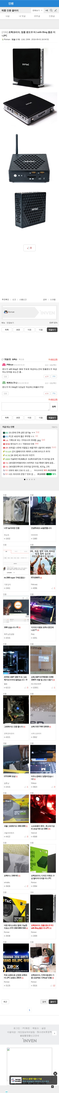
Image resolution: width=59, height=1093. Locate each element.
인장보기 (10, 323)
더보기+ (54, 427)
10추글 (37, 16)
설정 (43, 1028)
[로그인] (50, 3)
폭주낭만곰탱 (9, 634)
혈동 (5, 684)
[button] (24, 479)
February (34, 584)
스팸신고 (23, 299)
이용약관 (11, 1032)
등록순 (14, 359)
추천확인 (5, 299)
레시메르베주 (36, 684)
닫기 (55, 1073)
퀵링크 (35, 1028)
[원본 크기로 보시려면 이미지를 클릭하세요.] (29, 68)
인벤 (10, 3)
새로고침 (53, 359)
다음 (41, 330)
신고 (14, 299)
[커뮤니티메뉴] (3, 3)
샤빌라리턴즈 (9, 833)
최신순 (21, 359)
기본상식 (7, 584)
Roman (7, 39)
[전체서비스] (55, 3)
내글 (8, 16)
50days (33, 783)
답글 (5, 376)
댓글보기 (52, 418)
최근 (5, 1002)
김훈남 (6, 783)
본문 (18, 330)
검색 (44, 1002)
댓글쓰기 (52, 330)
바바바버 (34, 535)
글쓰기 (55, 10)
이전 (29, 330)
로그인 (16, 1028)
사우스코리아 (36, 733)
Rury (32, 634)
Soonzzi (34, 833)
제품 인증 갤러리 (10, 10)
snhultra (7, 882)
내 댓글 (22, 16)
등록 (54, 406)
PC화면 (26, 1028)
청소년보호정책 (44, 1032)
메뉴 (3, 323)
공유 (45, 299)
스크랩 (53, 299)
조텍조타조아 (9, 733)
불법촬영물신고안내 (29, 1035)
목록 (7, 330)
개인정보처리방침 (26, 1032)
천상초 (6, 535)
